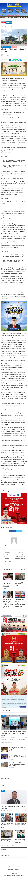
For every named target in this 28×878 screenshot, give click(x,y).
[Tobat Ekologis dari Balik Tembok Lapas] (7, 834)
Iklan (7, 867)
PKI (11, 527)
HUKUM (8, 46)
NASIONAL (14, 46)
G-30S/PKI (7, 527)
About (3, 867)
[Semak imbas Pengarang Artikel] (14, 540)
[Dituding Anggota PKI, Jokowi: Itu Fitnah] (20, 576)
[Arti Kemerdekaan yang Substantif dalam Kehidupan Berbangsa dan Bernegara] (7, 818)
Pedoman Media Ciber (14, 869)
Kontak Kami (18, 867)
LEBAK (4, 591)
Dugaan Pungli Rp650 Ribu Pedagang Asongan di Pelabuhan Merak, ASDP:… (17, 764)
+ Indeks (24, 867)
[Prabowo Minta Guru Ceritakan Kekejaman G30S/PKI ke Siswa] (8, 576)
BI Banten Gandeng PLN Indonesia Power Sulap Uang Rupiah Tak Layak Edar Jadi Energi (13, 733)
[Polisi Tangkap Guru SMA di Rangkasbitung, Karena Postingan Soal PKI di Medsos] (8, 594)
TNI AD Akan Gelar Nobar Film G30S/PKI (12, 207)
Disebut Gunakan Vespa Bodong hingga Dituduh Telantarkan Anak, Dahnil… (17, 749)
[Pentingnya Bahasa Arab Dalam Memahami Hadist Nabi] (21, 834)
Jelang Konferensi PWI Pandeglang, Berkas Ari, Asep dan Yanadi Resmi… (17, 757)
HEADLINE (4, 46)
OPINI (3, 790)
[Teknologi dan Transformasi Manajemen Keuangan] (14, 797)
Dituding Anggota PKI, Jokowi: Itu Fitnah (12, 117)
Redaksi (11, 867)
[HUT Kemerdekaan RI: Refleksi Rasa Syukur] (21, 818)
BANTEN (3, 715)
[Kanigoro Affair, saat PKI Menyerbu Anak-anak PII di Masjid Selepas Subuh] (20, 594)
